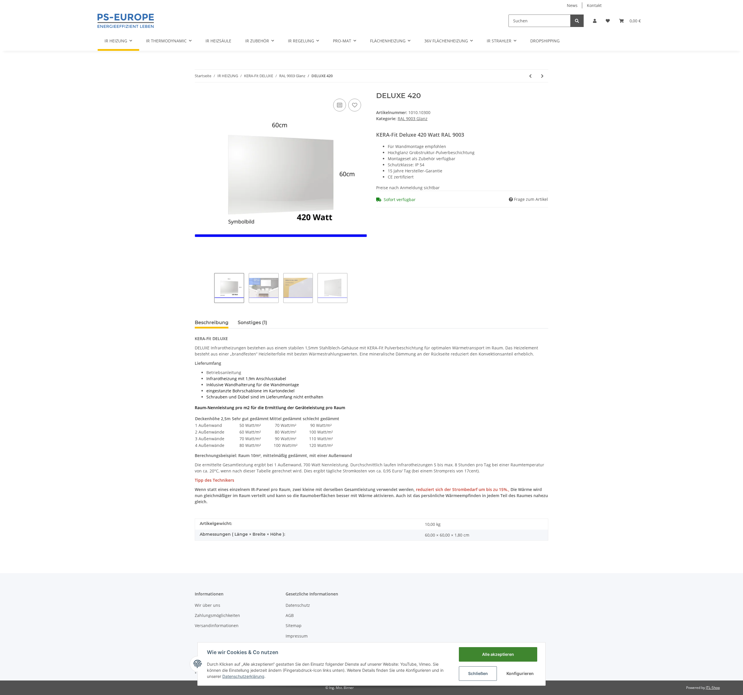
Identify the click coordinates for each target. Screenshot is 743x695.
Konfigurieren (520, 673)
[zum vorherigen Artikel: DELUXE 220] (530, 76)
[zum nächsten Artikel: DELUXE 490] (542, 76)
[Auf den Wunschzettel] (354, 105)
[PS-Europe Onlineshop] (126, 20)
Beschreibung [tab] (211, 322)
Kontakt (594, 5)
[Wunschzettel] (607, 21)
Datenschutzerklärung (243, 676)
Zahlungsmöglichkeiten (217, 615)
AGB (290, 615)
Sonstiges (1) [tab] (252, 322)
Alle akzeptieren (498, 654)
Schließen (478, 673)
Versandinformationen (217, 625)
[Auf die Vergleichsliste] (339, 105)
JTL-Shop (713, 687)
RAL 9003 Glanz (413, 118)
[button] (594, 21)
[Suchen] (577, 21)
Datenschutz (298, 605)
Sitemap (294, 625)
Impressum (297, 636)
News (572, 5)
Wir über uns (207, 605)
